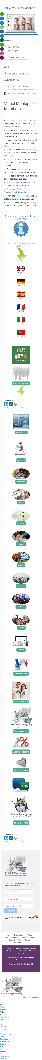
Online (28, 94)
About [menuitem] (2, 1007)
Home (9, 935)
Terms (20, 940)
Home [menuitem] (2, 1005)
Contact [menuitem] (3, 1027)
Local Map (21, 523)
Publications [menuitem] (4, 1017)
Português (21, 336)
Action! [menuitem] (2, 1037)
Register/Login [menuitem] (5, 1034)
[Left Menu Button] (2, 973)
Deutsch (21, 285)
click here (17, 127)
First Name (8, 888)
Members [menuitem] (3, 1009)
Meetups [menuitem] (3, 1051)
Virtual (34, 94)
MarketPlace (21, 482)
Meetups (12, 87)
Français (21, 311)
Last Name (8, 895)
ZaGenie (18, 948)
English (20, 189)
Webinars (21, 650)
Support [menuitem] (3, 1029)
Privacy (28, 940)
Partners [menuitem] (3, 1014)
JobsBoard (21, 586)
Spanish (7, 192)
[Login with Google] (15, 404)
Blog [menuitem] (1, 1019)
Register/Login (19, 935)
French (14, 192)
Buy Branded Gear (21, 701)
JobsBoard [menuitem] (4, 1054)
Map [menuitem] (1, 1046)
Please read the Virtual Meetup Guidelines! (21, 217)
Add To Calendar (18, 57)
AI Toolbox (21, 460)
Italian (20, 192)
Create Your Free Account (21, 383)
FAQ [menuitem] (1, 1024)
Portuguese (29, 192)
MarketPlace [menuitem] (4, 1041)
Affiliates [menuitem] (3, 1012)
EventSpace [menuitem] (4, 1056)
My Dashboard (21, 432)
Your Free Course (21, 674)
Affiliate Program (21, 752)
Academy (21, 628)
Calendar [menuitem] (3, 1022)
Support (12, 940)
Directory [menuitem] (3, 1044)
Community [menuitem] (4, 1049)
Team (6, 937)
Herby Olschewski (25, 964)
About (30, 935)
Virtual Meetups (23, 87)
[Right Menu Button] (2, 1000)
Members (20, 94)
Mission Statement (21, 731)
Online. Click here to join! (18, 73)
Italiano (21, 324)
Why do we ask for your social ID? (13, 408)
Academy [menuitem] (3, 1059)
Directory (21, 502)
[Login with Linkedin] (11, 404)
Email (6, 902)
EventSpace (21, 607)
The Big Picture (21, 823)
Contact (32, 937)
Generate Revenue (21, 770)
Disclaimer (18, 942)
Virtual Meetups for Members (20, 90)
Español (21, 298)
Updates (24, 937)
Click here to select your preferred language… (21, 244)
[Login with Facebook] (6, 404)
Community (21, 544)
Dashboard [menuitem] (4, 1039)
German (27, 189)
